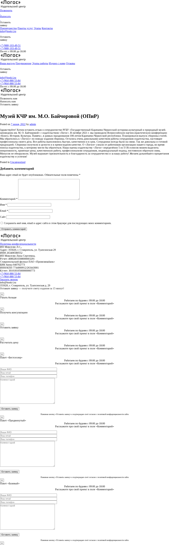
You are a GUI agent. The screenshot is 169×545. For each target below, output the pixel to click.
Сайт (3, 216)
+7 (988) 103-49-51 (10, 45)
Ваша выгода (7, 63)
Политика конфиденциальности (18, 243)
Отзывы (70, 63)
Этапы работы (40, 63)
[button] (84, 108)
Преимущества (8, 28)
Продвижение (23, 63)
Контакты (47, 28)
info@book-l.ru (8, 31)
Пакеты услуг (25, 28)
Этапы (37, 28)
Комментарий (8, 198)
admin (33, 124)
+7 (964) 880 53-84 (10, 80)
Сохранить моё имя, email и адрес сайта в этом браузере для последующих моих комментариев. (57, 223)
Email (4, 210)
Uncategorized (17, 162)
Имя (3, 204)
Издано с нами (57, 63)
